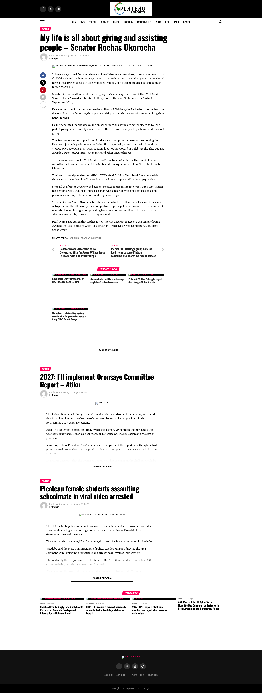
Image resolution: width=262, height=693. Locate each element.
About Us (108, 674)
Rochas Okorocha (91, 238)
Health (116, 22)
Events (158, 22)
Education (128, 22)
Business (105, 22)
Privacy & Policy (136, 674)
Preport (55, 58)
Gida (74, 22)
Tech (167, 22)
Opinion (186, 22)
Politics (92, 22)
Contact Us (153, 674)
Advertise (120, 674)
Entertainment (144, 22)
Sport (176, 22)
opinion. (75, 238)
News (82, 22)
